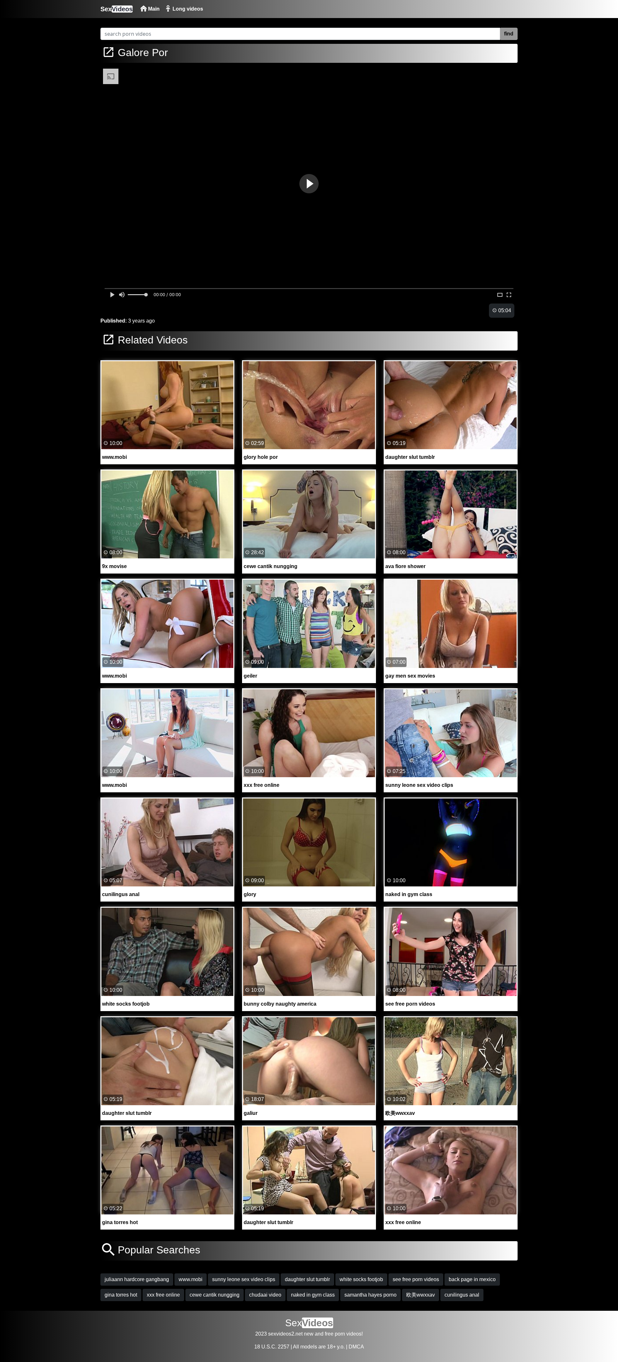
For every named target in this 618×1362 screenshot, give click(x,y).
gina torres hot (121, 1295)
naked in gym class (313, 1295)
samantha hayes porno (370, 1295)
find (508, 33)
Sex (116, 9)
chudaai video (265, 1295)
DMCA (356, 1346)
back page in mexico (472, 1279)
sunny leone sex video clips (243, 1279)
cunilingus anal (462, 1295)
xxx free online (163, 1295)
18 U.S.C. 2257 (271, 1346)
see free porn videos (416, 1279)
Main (153, 9)
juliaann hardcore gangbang (137, 1279)
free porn (335, 1334)
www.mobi (190, 1279)
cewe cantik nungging (214, 1295)
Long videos (187, 9)
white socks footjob (361, 1279)
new (309, 1334)
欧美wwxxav (420, 1295)
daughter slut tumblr (307, 1279)
